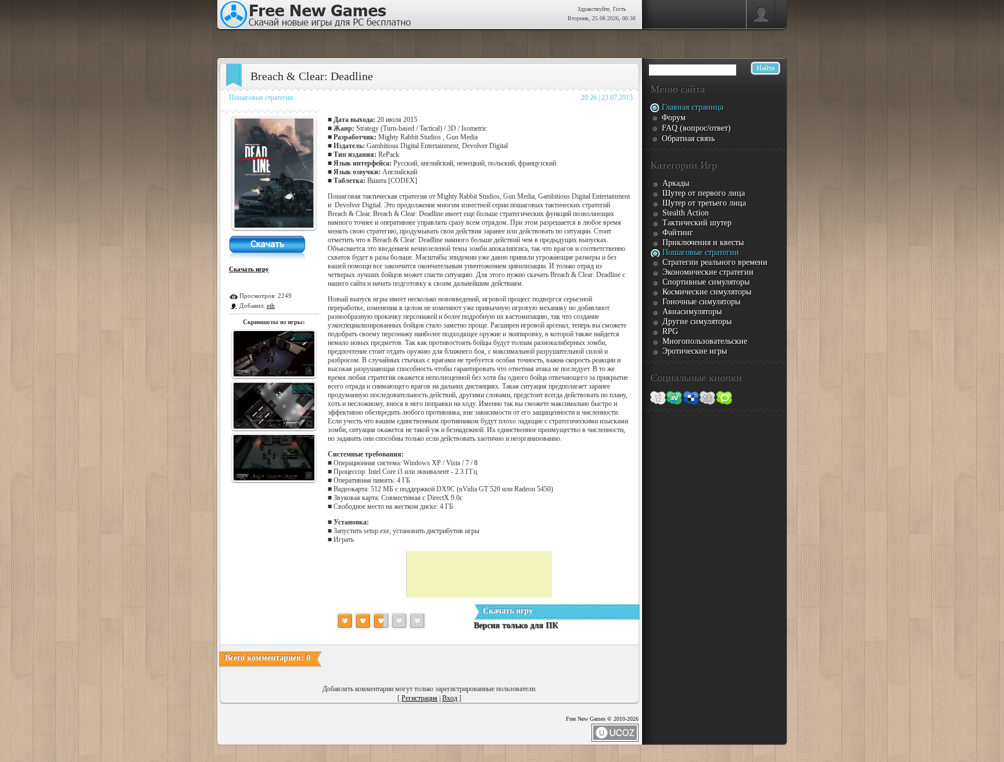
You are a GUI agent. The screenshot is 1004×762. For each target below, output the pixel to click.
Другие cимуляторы (697, 321)
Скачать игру (249, 268)
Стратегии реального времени (715, 262)
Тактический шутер (697, 222)
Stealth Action (685, 213)
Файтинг (677, 232)
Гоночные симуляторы (701, 301)
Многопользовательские (704, 341)
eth (271, 305)
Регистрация (419, 698)
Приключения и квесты (703, 242)
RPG (670, 331)
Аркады (675, 183)
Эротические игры (694, 351)
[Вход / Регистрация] (760, 14)
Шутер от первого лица (703, 193)
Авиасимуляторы (692, 311)
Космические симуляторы (706, 291)
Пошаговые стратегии (261, 98)
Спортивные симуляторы (706, 282)
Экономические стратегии (708, 272)
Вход (449, 698)
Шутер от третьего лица (704, 203)
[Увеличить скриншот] (274, 227)
